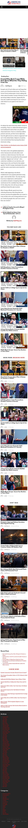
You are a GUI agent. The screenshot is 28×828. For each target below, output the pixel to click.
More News (14, 669)
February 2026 (6, 725)
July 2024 (5, 751)
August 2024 (5, 749)
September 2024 (6, 748)
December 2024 (6, 744)
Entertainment (9, 242)
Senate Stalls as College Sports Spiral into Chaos (13, 659)
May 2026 (5, 721)
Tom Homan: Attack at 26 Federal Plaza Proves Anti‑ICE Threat (13, 617)
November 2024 (6, 745)
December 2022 (6, 777)
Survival (4, 812)
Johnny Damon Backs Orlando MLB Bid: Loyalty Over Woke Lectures (13, 330)
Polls (4, 808)
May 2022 (5, 786)
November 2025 (6, 729)
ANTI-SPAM (24, 821)
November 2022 (6, 778)
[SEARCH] (26, 7)
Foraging (16, 242)
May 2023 (5, 770)
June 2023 (5, 768)
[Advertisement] (14, 23)
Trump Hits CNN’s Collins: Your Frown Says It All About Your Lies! (14, 686)
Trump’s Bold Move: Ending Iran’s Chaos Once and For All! (13, 682)
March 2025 (5, 740)
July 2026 (5, 718)
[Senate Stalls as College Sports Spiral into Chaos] (14, 278)
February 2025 (6, 741)
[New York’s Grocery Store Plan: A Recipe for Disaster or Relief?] (9, 43)
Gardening (3, 244)
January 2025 (5, 742)
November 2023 (6, 762)
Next (27, 46)
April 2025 (5, 738)
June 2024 (5, 752)
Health (14, 244)
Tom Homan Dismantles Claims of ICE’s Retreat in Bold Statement (14, 676)
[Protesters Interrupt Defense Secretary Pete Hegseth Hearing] (14, 513)
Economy (20, 241)
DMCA (14, 822)
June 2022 (5, 785)
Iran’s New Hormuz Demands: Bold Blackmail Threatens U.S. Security (11, 309)
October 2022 (5, 779)
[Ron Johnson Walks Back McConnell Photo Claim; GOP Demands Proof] (14, 560)
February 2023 (6, 774)
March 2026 (5, 723)
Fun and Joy (21, 242)
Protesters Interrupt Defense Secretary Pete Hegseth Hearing (13, 523)
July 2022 (5, 783)
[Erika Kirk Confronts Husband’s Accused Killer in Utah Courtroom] (14, 583)
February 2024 (6, 757)
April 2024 (5, 755)
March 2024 (5, 756)
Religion (4, 810)
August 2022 (5, 782)
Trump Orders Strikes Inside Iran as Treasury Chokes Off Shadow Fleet (12, 546)
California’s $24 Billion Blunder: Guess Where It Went (13, 679)
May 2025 (5, 737)
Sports (4, 811)
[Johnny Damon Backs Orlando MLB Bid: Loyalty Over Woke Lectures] (14, 320)
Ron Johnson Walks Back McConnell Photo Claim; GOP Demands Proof (13, 570)
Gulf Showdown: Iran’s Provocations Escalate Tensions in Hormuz (12, 267)
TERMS (8, 821)
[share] (13, 58)
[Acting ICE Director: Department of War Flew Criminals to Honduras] (14, 630)
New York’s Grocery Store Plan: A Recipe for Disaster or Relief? (9, 51)
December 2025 (6, 727)
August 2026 (5, 716)
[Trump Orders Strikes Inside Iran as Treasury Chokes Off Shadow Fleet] (14, 536)
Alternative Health (5, 241)
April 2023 (5, 771)
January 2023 (5, 775)
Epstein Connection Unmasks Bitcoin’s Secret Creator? (14, 672)
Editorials (3, 242)
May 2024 (5, 753)
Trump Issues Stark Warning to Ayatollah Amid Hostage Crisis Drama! (14, 694)
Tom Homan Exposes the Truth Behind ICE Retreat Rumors (13, 690)
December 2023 (6, 760)
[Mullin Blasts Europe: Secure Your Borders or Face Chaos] (14, 341)
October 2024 (5, 747)
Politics (4, 807)
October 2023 (5, 763)
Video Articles (5, 814)
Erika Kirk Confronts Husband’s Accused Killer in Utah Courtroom (13, 593)
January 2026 (5, 726)
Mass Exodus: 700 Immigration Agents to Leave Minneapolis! (12, 702)
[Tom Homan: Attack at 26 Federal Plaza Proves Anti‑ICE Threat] (14, 607)
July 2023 (5, 767)
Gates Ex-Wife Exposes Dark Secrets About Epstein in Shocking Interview (14, 706)
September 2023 (6, 764)
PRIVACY (3, 821)
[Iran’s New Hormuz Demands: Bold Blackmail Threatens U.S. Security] (14, 299)
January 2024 (5, 759)
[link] (5, 59)
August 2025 (5, 733)
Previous (0, 46)
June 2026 (5, 719)
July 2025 (5, 734)
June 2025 (5, 736)
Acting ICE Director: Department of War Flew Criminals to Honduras (13, 640)
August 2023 (5, 766)
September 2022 (6, 781)
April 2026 (5, 722)
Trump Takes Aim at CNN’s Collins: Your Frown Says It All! (13, 698)
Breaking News (13, 241)
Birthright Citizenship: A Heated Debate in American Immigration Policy (8, 58)
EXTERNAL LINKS (16, 821)
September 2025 (6, 731)
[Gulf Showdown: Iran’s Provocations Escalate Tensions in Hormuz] (14, 258)
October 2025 (5, 730)
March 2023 (5, 772)
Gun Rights (9, 244)
